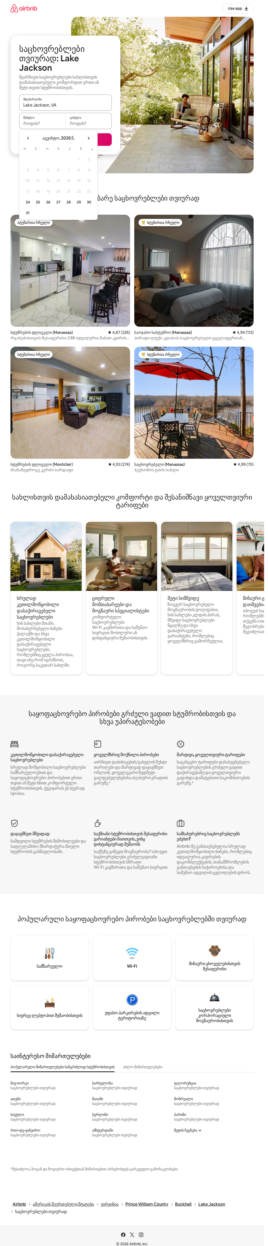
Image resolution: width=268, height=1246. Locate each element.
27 (58, 202)
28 (68, 202)
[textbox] (42, 123)
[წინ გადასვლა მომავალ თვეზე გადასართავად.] (88, 138)
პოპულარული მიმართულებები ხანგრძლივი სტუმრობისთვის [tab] (62, 1067)
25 (38, 202)
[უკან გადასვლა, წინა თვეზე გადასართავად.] (28, 138)
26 (48, 202)
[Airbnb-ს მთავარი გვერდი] (23, 8)
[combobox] (65, 105)
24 (28, 202)
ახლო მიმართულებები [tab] (142, 1067)
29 (79, 202)
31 (28, 213)
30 (89, 202)
